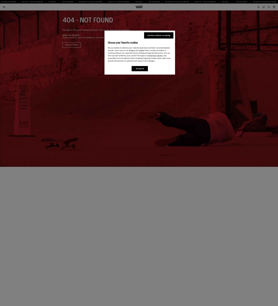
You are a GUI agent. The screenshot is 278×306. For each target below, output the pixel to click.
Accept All (140, 68)
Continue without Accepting (158, 35)
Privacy (132, 50)
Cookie (141, 50)
